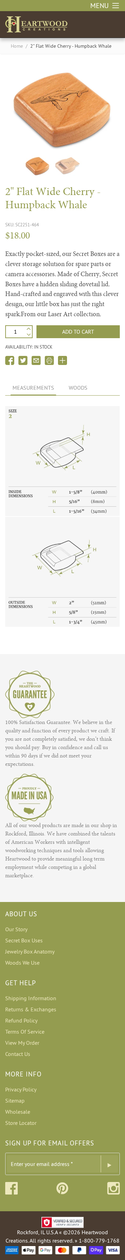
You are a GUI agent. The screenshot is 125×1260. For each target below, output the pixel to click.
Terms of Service (24, 1031)
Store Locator (20, 1122)
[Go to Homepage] (36, 23)
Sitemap (15, 1100)
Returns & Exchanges (30, 1009)
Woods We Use (22, 962)
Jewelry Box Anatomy (30, 951)
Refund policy (21, 1020)
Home (17, 46)
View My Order (22, 1042)
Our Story (16, 929)
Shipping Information (30, 998)
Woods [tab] (78, 387)
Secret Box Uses (24, 940)
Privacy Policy (20, 1089)
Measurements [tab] (33, 387)
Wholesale (17, 1111)
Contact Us (17, 1053)
